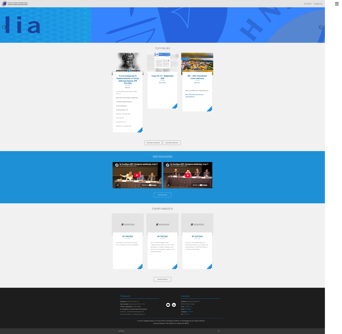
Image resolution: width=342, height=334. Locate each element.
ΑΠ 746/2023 (162, 236)
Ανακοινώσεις (197, 82)
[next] (321, 27)
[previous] (4, 27)
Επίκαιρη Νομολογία (162, 279)
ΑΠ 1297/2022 (197, 236)
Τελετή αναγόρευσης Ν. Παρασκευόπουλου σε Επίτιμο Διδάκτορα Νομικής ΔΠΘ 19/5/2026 (127, 79)
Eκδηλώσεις (127, 87)
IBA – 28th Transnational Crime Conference (197, 77)
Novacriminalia (162, 82)
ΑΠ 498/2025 (127, 236)
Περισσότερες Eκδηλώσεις (171, 143)
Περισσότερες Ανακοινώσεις (153, 143)
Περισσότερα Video (162, 195)
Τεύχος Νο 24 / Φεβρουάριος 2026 (162, 77)
